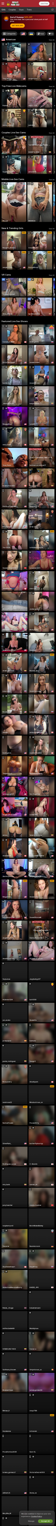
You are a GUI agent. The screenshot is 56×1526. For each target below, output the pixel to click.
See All (51, 40)
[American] (23, 34)
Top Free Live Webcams (14, 86)
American (11, 39)
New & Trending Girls (12, 228)
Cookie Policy (36, 1516)
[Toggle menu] (3, 3)
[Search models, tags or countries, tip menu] (52, 10)
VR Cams (6, 274)
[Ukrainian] (31, 34)
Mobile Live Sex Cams (13, 179)
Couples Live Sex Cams (14, 132)
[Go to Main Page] (17, 3)
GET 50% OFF (17, 26)
